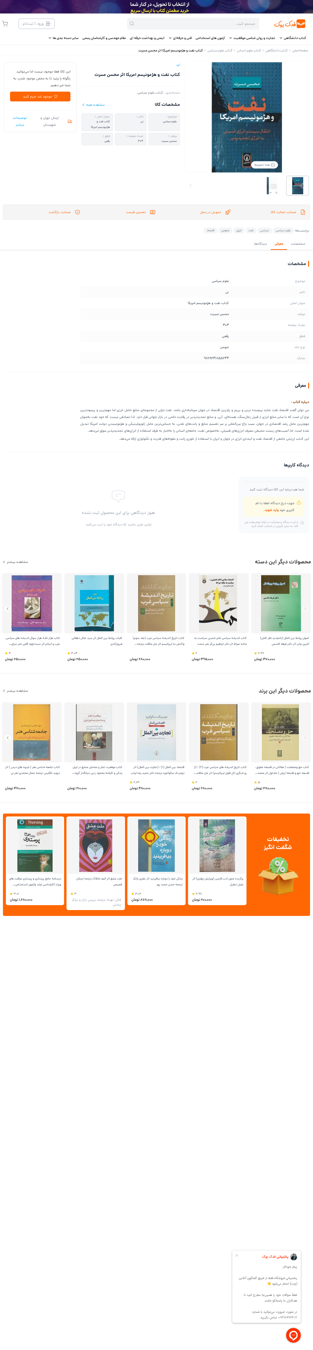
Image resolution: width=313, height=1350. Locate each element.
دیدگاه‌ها (260, 243)
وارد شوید (272, 510)
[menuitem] (292, 38)
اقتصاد (210, 230)
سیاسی (264, 230)
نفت (250, 230)
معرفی (279, 243)
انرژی (239, 230)
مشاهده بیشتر (17, 561)
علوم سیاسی (283, 230)
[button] (7, 609)
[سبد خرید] (5, 24)
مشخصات (298, 243)
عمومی (225, 230)
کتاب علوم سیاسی (150, 92)
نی (178, 64)
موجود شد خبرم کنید (37, 96)
